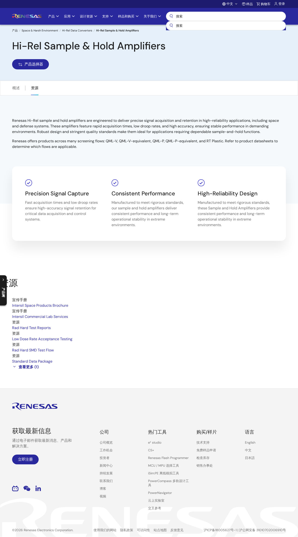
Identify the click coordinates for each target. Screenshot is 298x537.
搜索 (226, 16)
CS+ (151, 450)
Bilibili (15, 488)
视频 (103, 496)
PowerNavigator (160, 493)
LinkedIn (38, 488)
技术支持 (203, 442)
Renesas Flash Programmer (168, 458)
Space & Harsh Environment (40, 30)
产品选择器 (33, 64)
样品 (249, 4)
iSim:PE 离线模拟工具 (163, 473)
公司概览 (106, 442)
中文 (248, 450)
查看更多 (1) (29, 366)
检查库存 (203, 458)
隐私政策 (126, 530)
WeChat (27, 488)
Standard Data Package (32, 361)
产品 (15, 30)
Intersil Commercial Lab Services (40, 316)
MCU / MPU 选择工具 (163, 465)
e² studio (154, 442)
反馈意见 (176, 530)
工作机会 (106, 450)
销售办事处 (204, 465)
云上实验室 (156, 500)
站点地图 (160, 530)
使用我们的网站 (105, 530)
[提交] (171, 26)
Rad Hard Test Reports (31, 327)
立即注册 (25, 459)
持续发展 (106, 473)
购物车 (266, 4)
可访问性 (143, 530)
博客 (103, 488)
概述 (16, 87)
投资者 (104, 458)
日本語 (250, 458)
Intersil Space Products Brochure (40, 305)
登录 (281, 4)
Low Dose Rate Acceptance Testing (42, 338)
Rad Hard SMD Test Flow (33, 350)
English (250, 442)
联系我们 (106, 481)
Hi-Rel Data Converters (77, 30)
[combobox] (226, 25)
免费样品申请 (206, 450)
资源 (34, 87)
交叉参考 (154, 508)
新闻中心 (106, 465)
